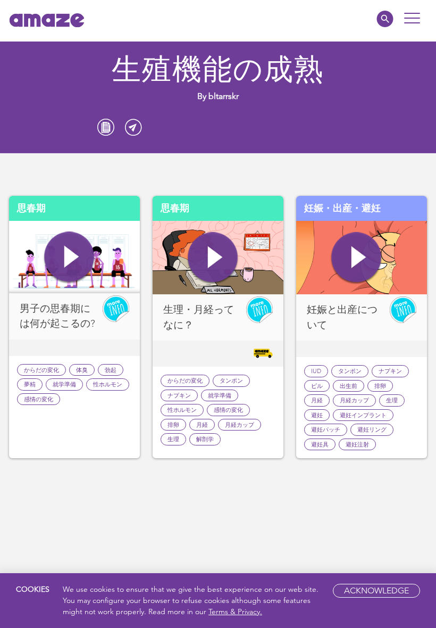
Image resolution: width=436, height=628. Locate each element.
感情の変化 (38, 399)
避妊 (317, 415)
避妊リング (372, 429)
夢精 (30, 384)
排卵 (173, 424)
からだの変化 (41, 370)
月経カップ (239, 424)
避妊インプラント (363, 415)
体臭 (82, 370)
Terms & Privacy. (235, 611)
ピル (317, 386)
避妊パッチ (325, 429)
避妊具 (320, 444)
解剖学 (205, 439)
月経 (202, 424)
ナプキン (179, 395)
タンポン (231, 380)
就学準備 (64, 384)
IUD (316, 371)
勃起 (110, 370)
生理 (173, 439)
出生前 (348, 386)
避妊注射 (357, 444)
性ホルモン (107, 384)
